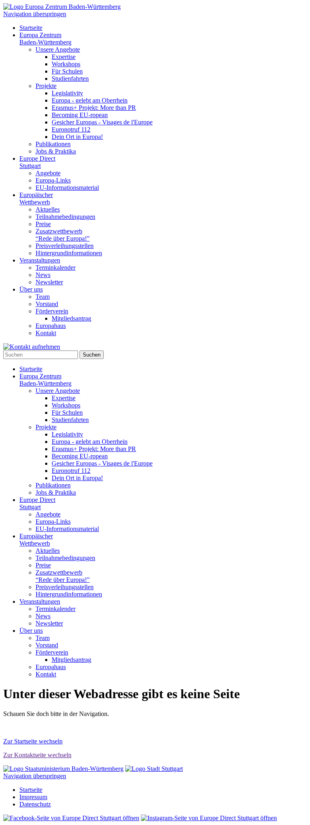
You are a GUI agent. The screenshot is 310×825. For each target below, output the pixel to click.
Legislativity (67, 93)
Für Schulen (67, 71)
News (43, 274)
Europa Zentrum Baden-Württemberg (45, 38)
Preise (43, 223)
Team (43, 296)
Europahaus (51, 325)
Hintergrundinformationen (69, 253)
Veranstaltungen (39, 260)
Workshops (66, 64)
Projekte (46, 85)
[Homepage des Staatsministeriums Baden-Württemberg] (63, 768)
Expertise (63, 56)
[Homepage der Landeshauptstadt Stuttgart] (154, 768)
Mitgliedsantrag (71, 318)
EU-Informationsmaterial (67, 187)
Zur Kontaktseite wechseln (37, 755)
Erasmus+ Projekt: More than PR (94, 107)
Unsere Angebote (58, 49)
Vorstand (47, 303)
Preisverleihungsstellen (65, 245)
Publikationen (53, 144)
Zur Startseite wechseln (33, 741)
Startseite (30, 27)
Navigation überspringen (34, 13)
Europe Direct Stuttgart (37, 162)
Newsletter (49, 282)
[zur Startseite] (62, 6)
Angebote (48, 173)
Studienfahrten (70, 78)
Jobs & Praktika (56, 151)
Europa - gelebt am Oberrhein (90, 100)
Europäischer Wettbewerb (36, 198)
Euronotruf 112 (71, 129)
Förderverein (52, 311)
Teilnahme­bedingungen (65, 216)
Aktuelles (48, 209)
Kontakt (46, 333)
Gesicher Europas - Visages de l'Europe (102, 122)
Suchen (92, 355)
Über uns (31, 289)
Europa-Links (53, 180)
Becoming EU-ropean (80, 114)
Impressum (33, 797)
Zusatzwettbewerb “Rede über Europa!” (63, 235)
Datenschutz (35, 804)
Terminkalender (55, 267)
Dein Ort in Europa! (77, 136)
